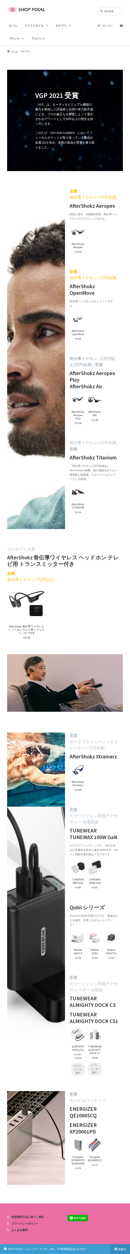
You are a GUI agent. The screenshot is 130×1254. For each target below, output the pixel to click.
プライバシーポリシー (25, 1223)
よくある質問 (20, 1230)
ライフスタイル (34, 25)
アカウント (38, 38)
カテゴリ (61, 25)
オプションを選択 (78, 1069)
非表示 (122, 1249)
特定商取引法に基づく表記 (28, 1217)
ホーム (13, 25)
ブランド (14, 38)
